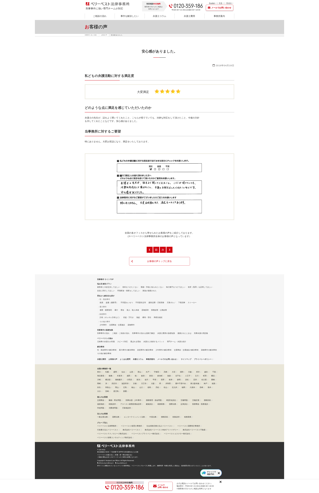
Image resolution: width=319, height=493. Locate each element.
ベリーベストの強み (105, 338)
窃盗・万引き (128, 317)
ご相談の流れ (99, 16)
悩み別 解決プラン (104, 284)
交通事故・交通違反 (117, 325)
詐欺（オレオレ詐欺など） (110, 317)
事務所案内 (219, 16)
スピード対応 (122, 342)
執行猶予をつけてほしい (175, 287)
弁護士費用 (189, 16)
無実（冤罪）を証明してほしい (200, 287)
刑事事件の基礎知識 (105, 330)
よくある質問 (125, 359)
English (212, 3)
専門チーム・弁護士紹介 (176, 342)
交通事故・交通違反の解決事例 (186, 350)
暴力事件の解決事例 (127, 350)
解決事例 (100, 347)
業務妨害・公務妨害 (159, 310)
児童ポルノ (171, 303)
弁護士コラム (159, 16)
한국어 (229, 3)
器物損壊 (145, 310)
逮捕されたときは (184, 333)
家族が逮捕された (150, 291)
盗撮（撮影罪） (112, 303)
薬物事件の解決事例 (209, 350)
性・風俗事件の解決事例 (106, 350)
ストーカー (192, 303)
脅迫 (122, 310)
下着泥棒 (181, 303)
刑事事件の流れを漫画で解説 (143, 333)
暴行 (116, 310)
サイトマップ (186, 359)
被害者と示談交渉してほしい (108, 287)
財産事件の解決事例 (145, 350)
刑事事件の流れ (103, 333)
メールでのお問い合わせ (167, 359)
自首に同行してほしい (106, 291)
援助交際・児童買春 (156, 303)
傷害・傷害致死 (106, 310)
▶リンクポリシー (121, 463)
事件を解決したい (130, 16)
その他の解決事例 (104, 353)
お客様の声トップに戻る (159, 261)
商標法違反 (158, 317)
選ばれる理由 (135, 342)
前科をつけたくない (130, 287)
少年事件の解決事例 (163, 350)
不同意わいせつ (127, 303)
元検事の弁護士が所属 (106, 342)
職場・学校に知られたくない (152, 287)
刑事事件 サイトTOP (105, 279)
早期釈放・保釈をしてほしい (128, 291)
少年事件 (103, 325)
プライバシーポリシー (202, 359)
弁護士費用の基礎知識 (166, 333)
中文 (220, 3)
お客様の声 (113, 359)
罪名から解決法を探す (106, 296)
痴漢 (101, 303)
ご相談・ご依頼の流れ (120, 333)
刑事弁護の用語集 (201, 333)
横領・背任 (146, 317)
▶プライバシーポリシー (105, 463)
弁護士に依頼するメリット (153, 342)
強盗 (138, 317)
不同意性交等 (140, 303)
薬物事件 (131, 325)
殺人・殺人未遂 (133, 310)
